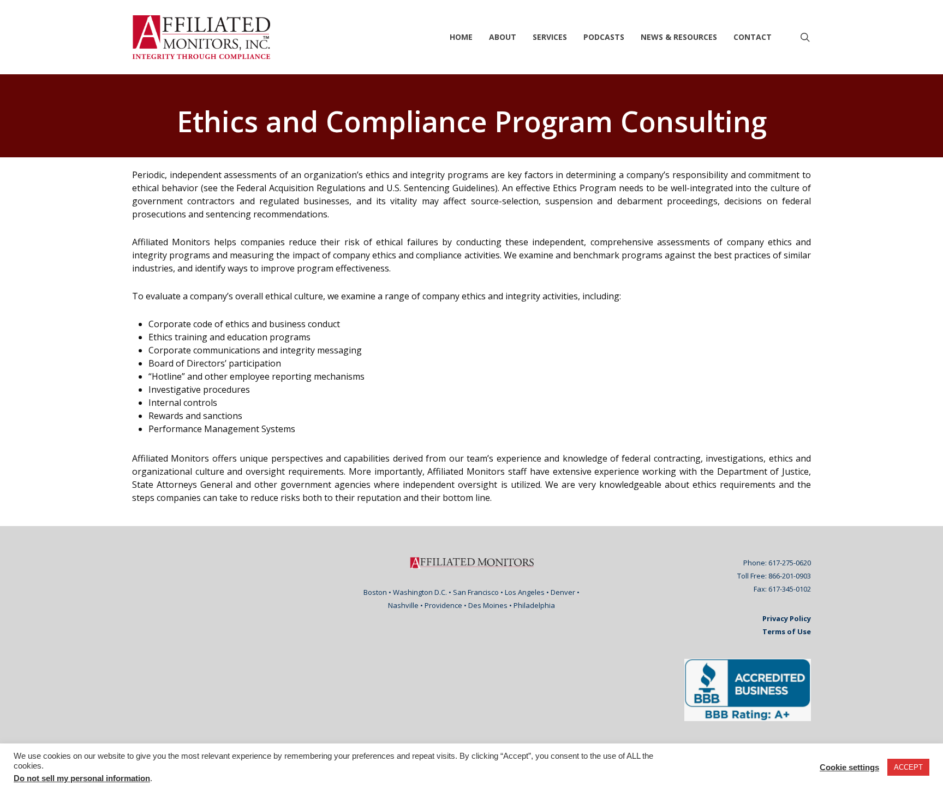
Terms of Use (786, 631)
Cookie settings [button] (849, 767)
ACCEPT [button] (908, 767)
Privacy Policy (786, 618)
